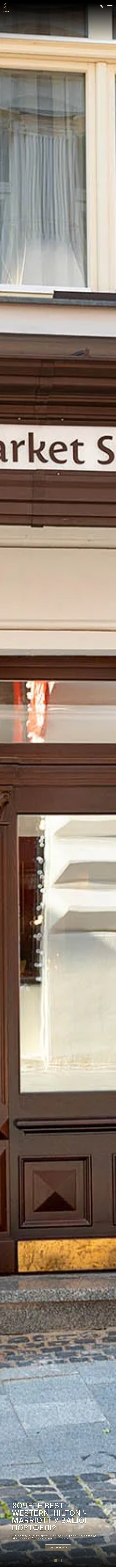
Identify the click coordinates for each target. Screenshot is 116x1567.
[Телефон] (102, 6)
